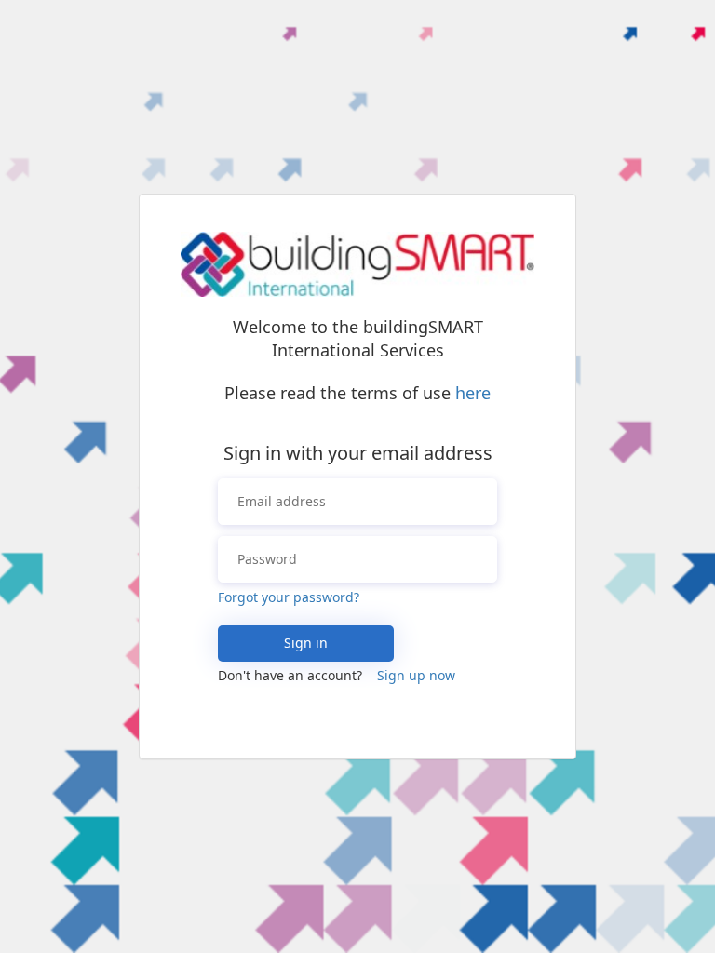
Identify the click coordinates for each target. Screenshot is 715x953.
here (473, 393)
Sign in (306, 642)
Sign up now (416, 675)
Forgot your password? (288, 597)
